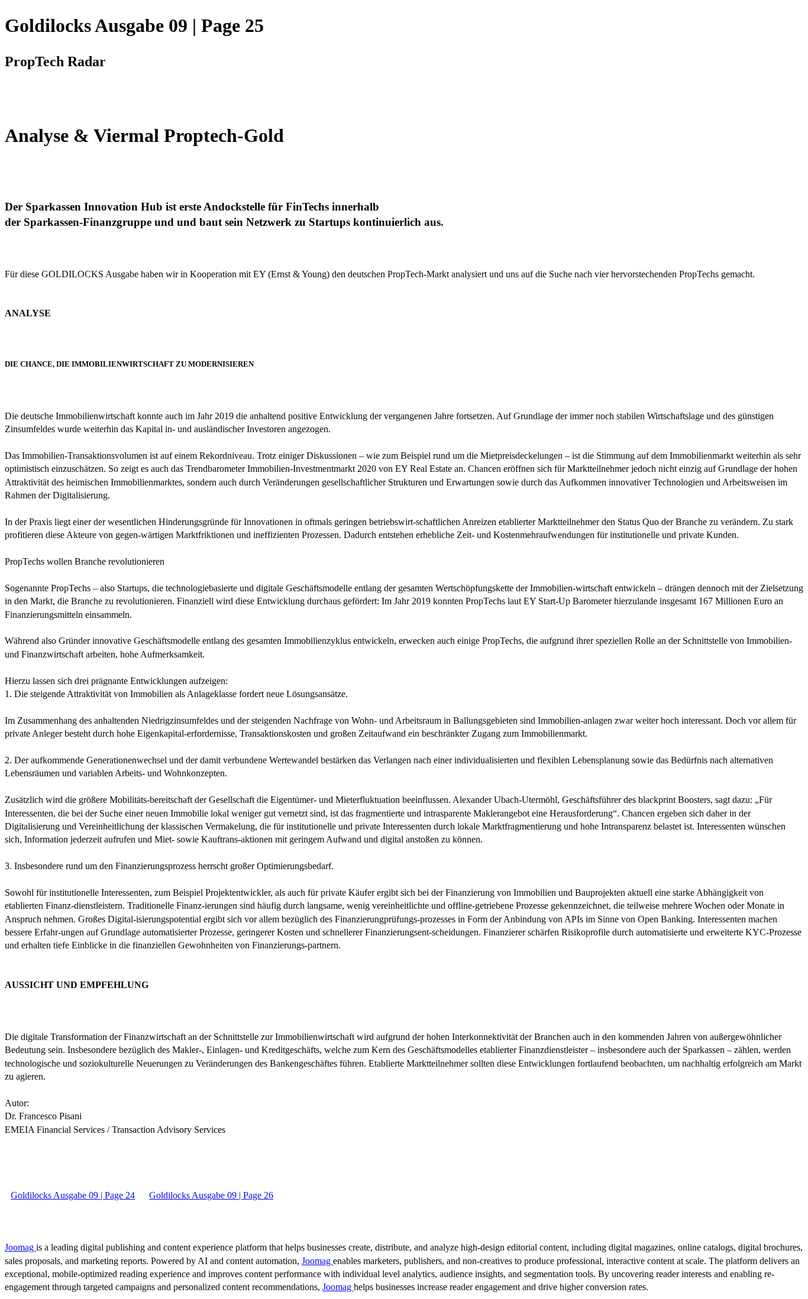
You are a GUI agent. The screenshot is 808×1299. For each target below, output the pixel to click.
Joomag (20, 1247)
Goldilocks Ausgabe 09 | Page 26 (211, 1195)
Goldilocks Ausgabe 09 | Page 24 (73, 1195)
